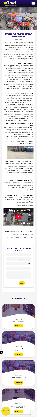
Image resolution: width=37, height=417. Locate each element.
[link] (10, 3)
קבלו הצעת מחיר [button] (6, 411)
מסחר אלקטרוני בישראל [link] (12, 99)
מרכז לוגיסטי (30, 100)
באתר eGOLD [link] (23, 237)
